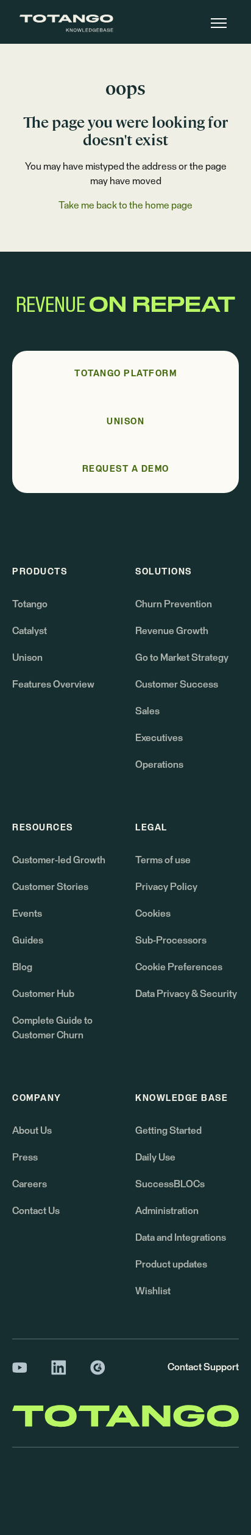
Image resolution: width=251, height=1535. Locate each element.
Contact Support (203, 1367)
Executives (159, 738)
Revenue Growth (171, 631)
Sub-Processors (171, 940)
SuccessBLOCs (170, 1184)
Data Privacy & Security (186, 994)
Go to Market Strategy (181, 658)
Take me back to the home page (125, 205)
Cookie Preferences (178, 967)
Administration (167, 1211)
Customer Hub (43, 994)
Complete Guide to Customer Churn (52, 1028)
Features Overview (53, 684)
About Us (32, 1131)
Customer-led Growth (58, 860)
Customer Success (176, 684)
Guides (27, 940)
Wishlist (153, 1291)
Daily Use (155, 1157)
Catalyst (29, 631)
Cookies (153, 914)
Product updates (171, 1264)
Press (25, 1157)
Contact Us (36, 1211)
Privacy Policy (166, 887)
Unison (27, 658)
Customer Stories (50, 887)
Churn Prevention (173, 604)
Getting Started (168, 1131)
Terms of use (163, 860)
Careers (29, 1184)
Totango (30, 604)
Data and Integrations (180, 1238)
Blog (22, 967)
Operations (159, 765)
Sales (147, 711)
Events (27, 914)
